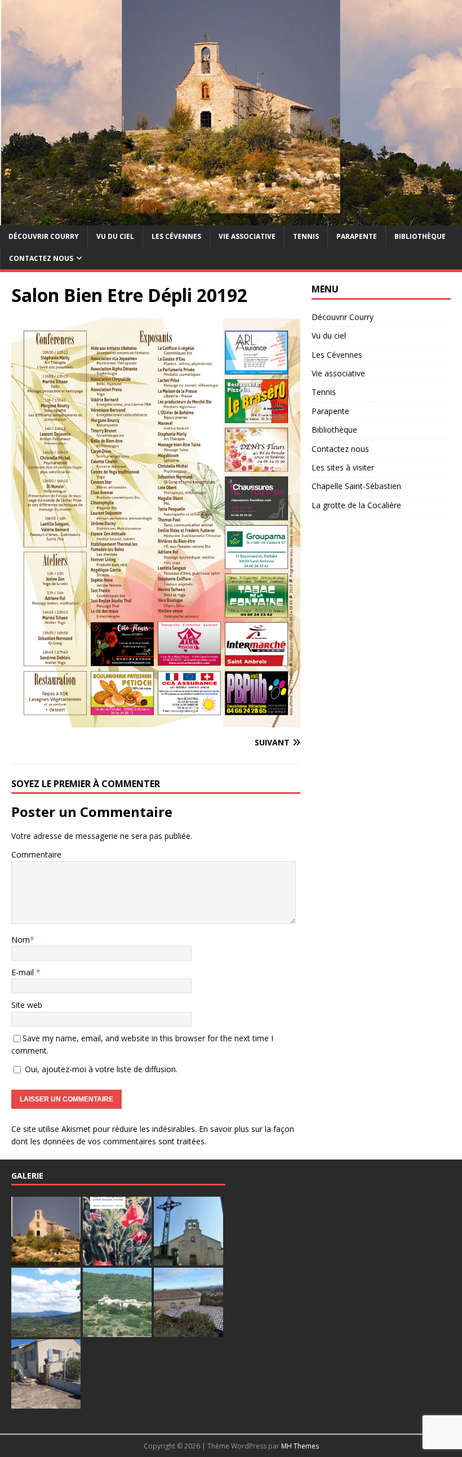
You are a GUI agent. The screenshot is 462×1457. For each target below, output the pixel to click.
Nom (20, 939)
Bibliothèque (420, 236)
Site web (26, 1005)
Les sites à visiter (343, 467)
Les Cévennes (176, 236)
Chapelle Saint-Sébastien (356, 486)
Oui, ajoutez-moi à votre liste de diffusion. (100, 1069)
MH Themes (300, 1446)
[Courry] (231, 218)
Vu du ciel (115, 236)
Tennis (306, 236)
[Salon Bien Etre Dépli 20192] (155, 720)
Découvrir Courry (43, 236)
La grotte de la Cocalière (356, 505)
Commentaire (36, 854)
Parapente (356, 236)
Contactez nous (41, 258)
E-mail (23, 972)
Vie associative (247, 236)
